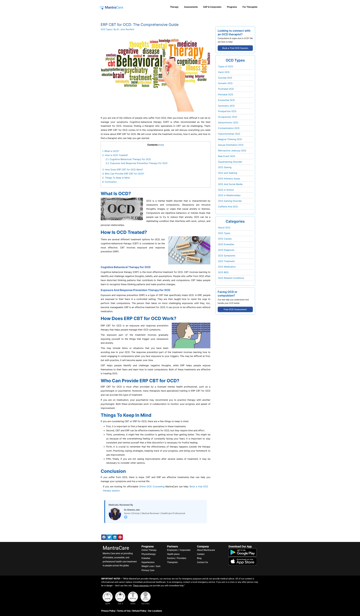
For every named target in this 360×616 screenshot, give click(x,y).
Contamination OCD (228, 128)
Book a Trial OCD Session (235, 48)
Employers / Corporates (178, 550)
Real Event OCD (226, 156)
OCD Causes (225, 238)
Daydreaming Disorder (230, 161)
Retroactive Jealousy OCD (232, 150)
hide (161, 145)
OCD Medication (227, 266)
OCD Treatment (226, 261)
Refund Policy (139, 611)
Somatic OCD (225, 83)
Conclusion (109, 181)
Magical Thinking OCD (230, 139)
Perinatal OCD (225, 94)
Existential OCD (226, 100)
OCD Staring (224, 167)
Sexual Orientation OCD (230, 144)
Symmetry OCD (226, 105)
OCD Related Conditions (231, 278)
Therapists (172, 562)
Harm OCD (224, 72)
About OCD (224, 227)
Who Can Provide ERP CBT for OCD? (123, 173)
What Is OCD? (110, 151)
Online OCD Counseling (152, 486)
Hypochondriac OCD (229, 133)
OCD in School (226, 189)
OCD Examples (226, 244)
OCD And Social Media (230, 184)
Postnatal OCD (226, 88)
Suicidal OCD (225, 77)
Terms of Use (124, 611)
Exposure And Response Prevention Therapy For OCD (136, 163)
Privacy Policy (108, 611)
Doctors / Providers (176, 558)
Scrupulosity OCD (227, 116)
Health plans (173, 554)
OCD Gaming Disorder (230, 201)
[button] (104, 537)
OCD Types (106, 29)
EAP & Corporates (212, 7)
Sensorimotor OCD (228, 122)
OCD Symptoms (226, 255)
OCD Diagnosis (226, 250)
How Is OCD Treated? (115, 155)
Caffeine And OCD (228, 206)
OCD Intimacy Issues (229, 178)
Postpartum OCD (227, 111)
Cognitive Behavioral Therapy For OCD (128, 159)
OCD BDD (223, 272)
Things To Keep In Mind (116, 177)
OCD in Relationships (229, 195)
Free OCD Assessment (235, 309)
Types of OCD (225, 66)
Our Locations (155, 611)
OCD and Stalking (227, 172)
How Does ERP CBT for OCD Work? (122, 169)
